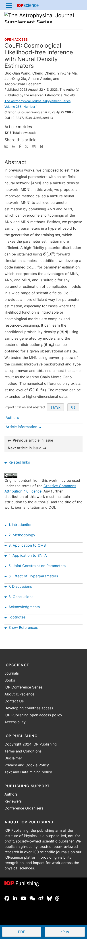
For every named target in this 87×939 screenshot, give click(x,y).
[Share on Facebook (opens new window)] (20, 146)
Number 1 (30, 106)
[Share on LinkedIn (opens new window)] (13, 146)
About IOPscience (19, 694)
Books (9, 680)
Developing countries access (28, 708)
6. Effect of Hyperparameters (33, 576)
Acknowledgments (24, 607)
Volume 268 (13, 106)
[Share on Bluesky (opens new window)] (41, 146)
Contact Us (14, 701)
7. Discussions (20, 586)
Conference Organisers (23, 808)
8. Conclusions (20, 596)
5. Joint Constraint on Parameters (37, 565)
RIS (73, 407)
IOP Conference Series (23, 687)
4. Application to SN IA (27, 555)
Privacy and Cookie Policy (26, 765)
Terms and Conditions (22, 751)
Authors (11, 794)
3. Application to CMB (27, 545)
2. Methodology (21, 535)
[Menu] (8, 5)
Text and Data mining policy (28, 772)
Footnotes (16, 617)
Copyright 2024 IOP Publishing (30, 744)
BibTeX (55, 407)
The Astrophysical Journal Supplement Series (37, 101)
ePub (64, 932)
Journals (11, 673)
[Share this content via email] (6, 146)
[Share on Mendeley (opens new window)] (34, 146)
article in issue (33, 440)
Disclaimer (13, 758)
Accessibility (15, 722)
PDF (29, 932)
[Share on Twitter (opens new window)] (26, 146)
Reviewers (13, 801)
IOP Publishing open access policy (33, 715)
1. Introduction (20, 524)
